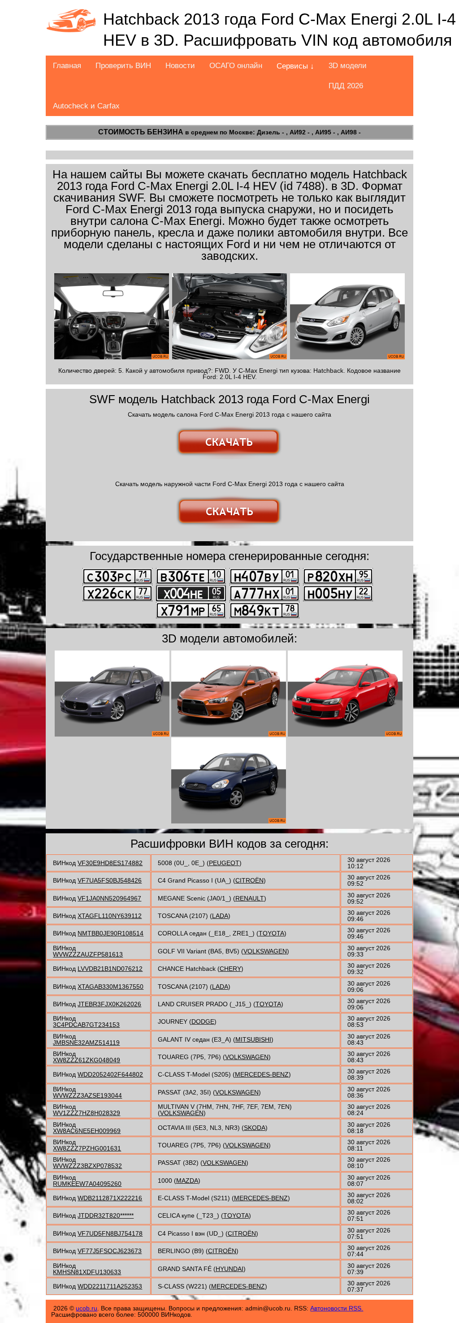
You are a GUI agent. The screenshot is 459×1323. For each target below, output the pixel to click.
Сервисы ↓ (295, 66)
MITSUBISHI (253, 1039)
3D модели (348, 65)
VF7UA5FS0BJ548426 (110, 880)
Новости (180, 65)
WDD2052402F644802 (110, 1074)
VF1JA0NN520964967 (109, 898)
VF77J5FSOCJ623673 (110, 1250)
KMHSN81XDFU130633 (87, 1272)
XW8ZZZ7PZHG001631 (87, 1148)
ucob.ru (86, 1308)
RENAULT (249, 898)
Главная (67, 65)
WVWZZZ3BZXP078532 (87, 1165)
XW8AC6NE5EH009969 (87, 1130)
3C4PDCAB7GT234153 (86, 1024)
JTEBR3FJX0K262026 (109, 1004)
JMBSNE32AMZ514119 (86, 1042)
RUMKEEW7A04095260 (87, 1183)
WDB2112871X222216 (110, 1198)
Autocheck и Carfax (86, 106)
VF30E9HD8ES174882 (110, 862)
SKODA (254, 1127)
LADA (220, 915)
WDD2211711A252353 (110, 1286)
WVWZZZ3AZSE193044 (87, 1095)
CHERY (230, 968)
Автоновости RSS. (336, 1308)
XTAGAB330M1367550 (110, 986)
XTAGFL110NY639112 (110, 915)
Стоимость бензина (140, 132)
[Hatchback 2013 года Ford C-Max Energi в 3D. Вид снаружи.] (347, 316)
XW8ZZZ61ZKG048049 (86, 1060)
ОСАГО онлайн (235, 65)
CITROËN (249, 880)
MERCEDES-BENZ (262, 1074)
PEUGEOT (224, 862)
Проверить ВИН (123, 65)
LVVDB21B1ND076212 (110, 968)
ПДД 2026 (346, 86)
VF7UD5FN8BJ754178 (110, 1233)
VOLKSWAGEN (265, 951)
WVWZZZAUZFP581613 (88, 954)
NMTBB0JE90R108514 (110, 933)
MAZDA (187, 1180)
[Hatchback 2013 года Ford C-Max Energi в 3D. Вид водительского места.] (111, 316)
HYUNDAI (229, 1268)
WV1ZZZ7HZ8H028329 (86, 1112)
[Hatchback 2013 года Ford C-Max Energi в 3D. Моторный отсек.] (229, 316)
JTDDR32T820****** (106, 1215)
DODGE (202, 1021)
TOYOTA (271, 933)
